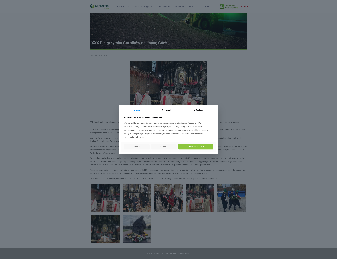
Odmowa (137, 147)
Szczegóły (167, 110)
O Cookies (198, 110)
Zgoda (137, 110)
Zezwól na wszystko (195, 147)
